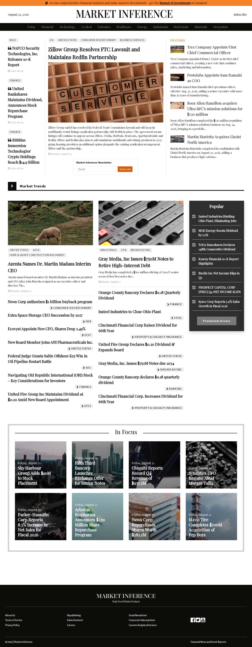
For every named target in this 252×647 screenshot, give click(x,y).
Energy (142, 27)
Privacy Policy (12, 625)
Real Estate (181, 27)
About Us (10, 615)
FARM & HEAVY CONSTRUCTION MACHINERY (37, 255)
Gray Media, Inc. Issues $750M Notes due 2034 (136, 363)
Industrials (160, 27)
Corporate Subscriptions (142, 620)
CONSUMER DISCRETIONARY (98, 40)
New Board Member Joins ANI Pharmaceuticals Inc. (50, 342)
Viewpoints (220, 27)
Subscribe (240, 14)
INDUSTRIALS (108, 250)
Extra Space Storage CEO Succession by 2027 (45, 315)
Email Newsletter (138, 615)
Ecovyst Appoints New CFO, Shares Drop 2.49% (47, 328)
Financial (47, 27)
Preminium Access (216, 321)
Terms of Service (13, 620)
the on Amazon (180, 3)
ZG (52, 40)
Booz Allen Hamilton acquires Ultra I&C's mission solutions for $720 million (214, 109)
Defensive (104, 27)
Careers (71, 625)
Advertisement (75, 620)
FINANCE (15, 80)
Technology (67, 27)
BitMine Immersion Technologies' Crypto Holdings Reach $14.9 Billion (23, 151)
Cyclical (86, 27)
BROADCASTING (141, 250)
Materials (200, 27)
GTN (123, 250)
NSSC (13, 40)
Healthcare (123, 27)
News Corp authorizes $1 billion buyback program (50, 301)
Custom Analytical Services (143, 625)
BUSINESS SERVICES (132, 40)
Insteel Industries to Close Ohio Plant (130, 311)
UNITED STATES (67, 40)
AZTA (36, 250)
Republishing (74, 615)
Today (31, 27)
